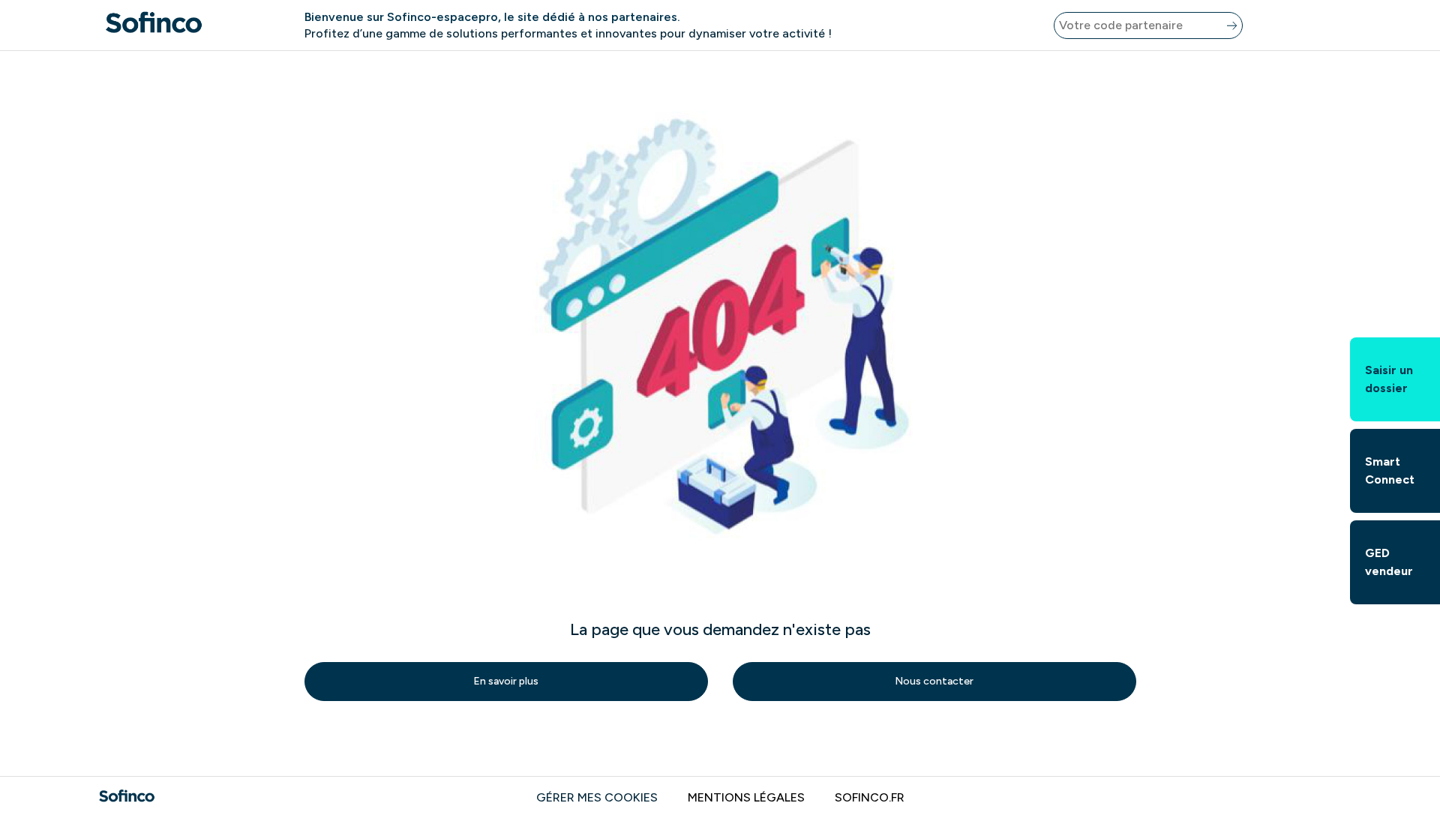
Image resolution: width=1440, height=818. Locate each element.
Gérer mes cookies (597, 797)
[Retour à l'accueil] (154, 25)
